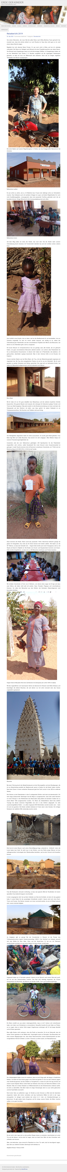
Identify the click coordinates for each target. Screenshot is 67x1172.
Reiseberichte (37, 36)
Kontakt (63, 26)
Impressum (4, 29)
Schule (19, 26)
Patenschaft (32, 26)
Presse (58, 26)
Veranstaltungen (49, 26)
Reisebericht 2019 (15, 34)
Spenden (39, 26)
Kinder (14, 26)
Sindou (25, 26)
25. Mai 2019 (10, 36)
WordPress (24, 1169)
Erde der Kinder (12, 2)
